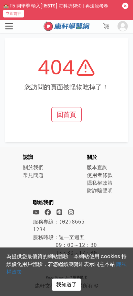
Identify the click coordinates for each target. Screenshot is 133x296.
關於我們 (33, 167)
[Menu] (9, 26)
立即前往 (13, 13)
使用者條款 (100, 175)
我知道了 (66, 284)
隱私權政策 (100, 183)
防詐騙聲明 (100, 190)
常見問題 (33, 175)
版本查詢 (97, 167)
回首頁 (66, 114)
